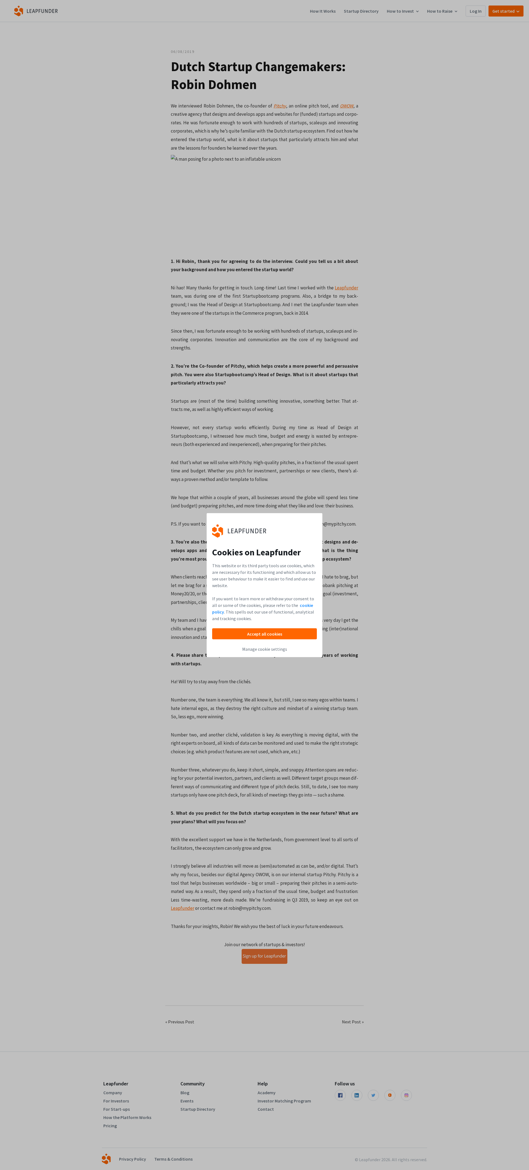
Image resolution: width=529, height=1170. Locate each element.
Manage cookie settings (264, 649)
